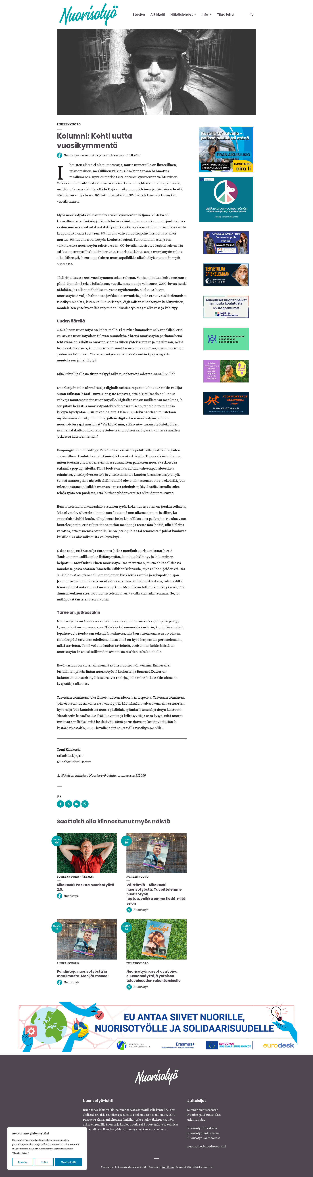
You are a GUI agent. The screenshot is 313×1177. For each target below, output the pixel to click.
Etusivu (139, 14)
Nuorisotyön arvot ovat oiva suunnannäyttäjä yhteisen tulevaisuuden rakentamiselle (153, 976)
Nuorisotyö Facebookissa (203, 1138)
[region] (47, 1148)
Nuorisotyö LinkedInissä (203, 1133)
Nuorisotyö (71, 155)
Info (205, 14)
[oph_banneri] (156, 1026)
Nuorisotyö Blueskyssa (202, 1128)
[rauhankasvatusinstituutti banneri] (226, 199)
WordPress (168, 1166)
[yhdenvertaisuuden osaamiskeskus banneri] (226, 338)
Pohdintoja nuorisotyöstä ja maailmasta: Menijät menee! (83, 974)
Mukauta (22, 1161)
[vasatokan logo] (226, 403)
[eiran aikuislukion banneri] (226, 149)
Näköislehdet (181, 14)
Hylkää (44, 1161)
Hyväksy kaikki (68, 1161)
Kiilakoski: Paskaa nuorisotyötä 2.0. (85, 887)
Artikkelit (157, 14)
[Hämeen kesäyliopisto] (226, 242)
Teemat (88, 876)
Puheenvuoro (69, 124)
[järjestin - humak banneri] (226, 274)
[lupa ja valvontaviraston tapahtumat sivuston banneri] (226, 306)
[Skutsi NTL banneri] (226, 371)
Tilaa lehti (225, 14)
